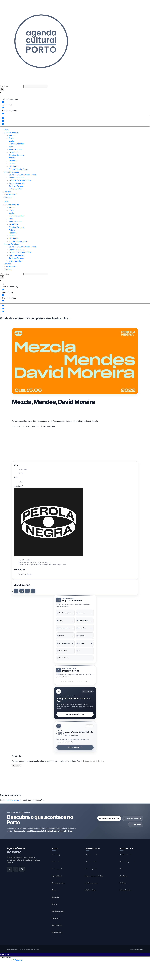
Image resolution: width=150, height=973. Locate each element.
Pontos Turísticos (11, 172)
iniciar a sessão (13, 800)
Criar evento (137, 824)
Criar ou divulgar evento (127, 862)
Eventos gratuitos (58, 869)
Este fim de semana (58, 862)
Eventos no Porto (11, 132)
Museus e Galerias (16, 177)
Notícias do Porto (125, 855)
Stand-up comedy (58, 911)
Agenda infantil (57, 876)
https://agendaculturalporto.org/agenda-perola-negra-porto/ (45, 564)
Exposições (13, 166)
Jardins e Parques (16, 186)
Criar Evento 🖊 (10, 194)
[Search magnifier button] (2, 89)
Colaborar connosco (126, 869)
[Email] (33, 591)
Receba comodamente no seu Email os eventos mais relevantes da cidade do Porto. (47, 761)
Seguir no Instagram (73, 747)
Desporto (13, 161)
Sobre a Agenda (125, 890)
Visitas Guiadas (15, 189)
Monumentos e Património (20, 180)
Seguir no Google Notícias (73, 714)
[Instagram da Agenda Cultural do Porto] (9, 869)
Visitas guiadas (91, 890)
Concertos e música (58, 883)
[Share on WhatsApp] (27, 591)
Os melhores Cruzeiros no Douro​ (22, 175)
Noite (11, 146)
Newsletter (123, 876)
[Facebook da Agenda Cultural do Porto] (15, 869)
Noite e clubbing (57, 925)
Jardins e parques (91, 883)
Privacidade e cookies (136, 949)
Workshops (13, 152)
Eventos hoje (56, 855)
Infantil (11, 135)
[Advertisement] (75, 412)
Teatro (11, 138)
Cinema (12, 163)
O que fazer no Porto (92, 855)
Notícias (7, 192)
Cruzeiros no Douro (92, 862)
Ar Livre (12, 158)
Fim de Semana (15, 149)
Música (12, 141)
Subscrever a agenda (134, 818)
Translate (18, 960)
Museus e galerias (91, 869)
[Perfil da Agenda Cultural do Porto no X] (22, 869)
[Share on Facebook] (16, 591)
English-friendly (57, 932)
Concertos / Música (25, 574)
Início (6, 130)
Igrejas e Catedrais (16, 183)
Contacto (8, 197)
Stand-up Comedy (16, 155)
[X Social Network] (21, 591)
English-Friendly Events (18, 169)
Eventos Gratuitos (16, 144)
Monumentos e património (94, 876)
